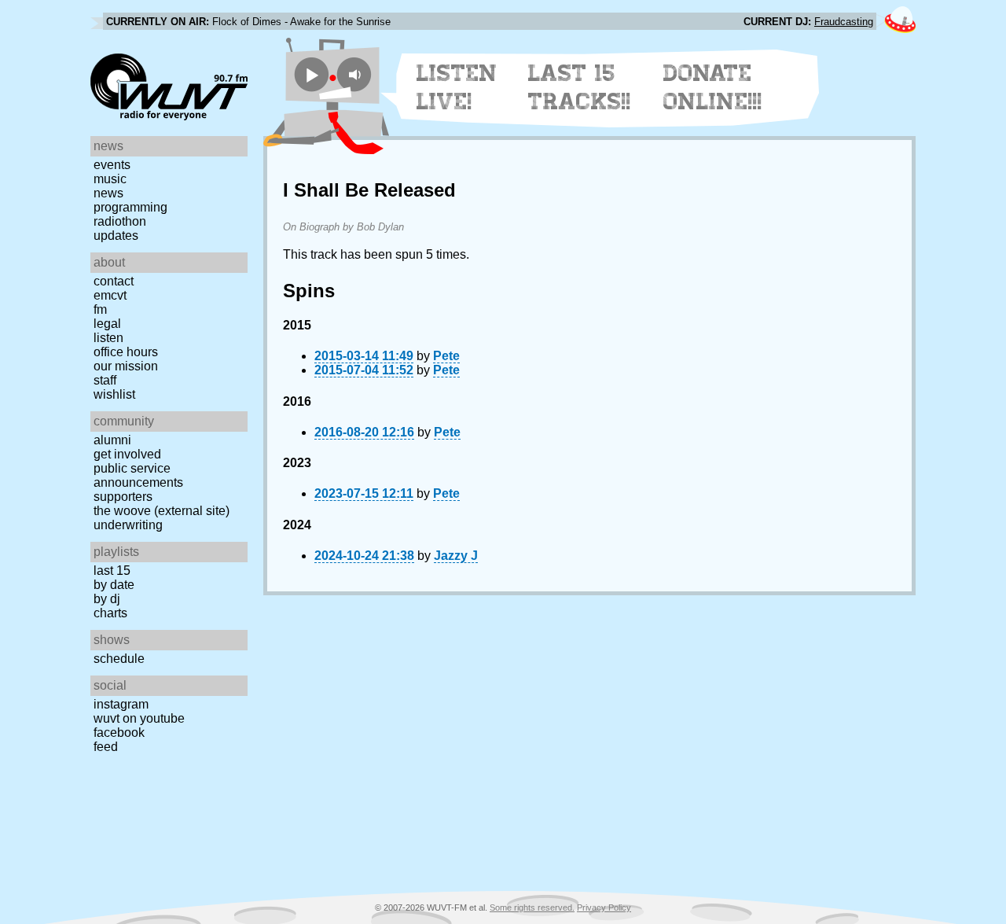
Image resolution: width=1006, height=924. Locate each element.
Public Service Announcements (138, 475)
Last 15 (112, 570)
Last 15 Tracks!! (579, 87)
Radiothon (120, 221)
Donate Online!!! (712, 87)
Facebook (119, 732)
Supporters (123, 496)
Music (110, 179)
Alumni (112, 440)
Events (112, 164)
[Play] (311, 74)
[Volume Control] (356, 74)
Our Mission (126, 366)
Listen (108, 337)
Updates (116, 235)
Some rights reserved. (532, 907)
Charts (110, 613)
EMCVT (110, 295)
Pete (446, 356)
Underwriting (128, 525)
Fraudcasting (843, 22)
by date (114, 584)
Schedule (119, 658)
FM (100, 309)
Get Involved (127, 454)
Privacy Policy (604, 907)
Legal (107, 323)
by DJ (107, 599)
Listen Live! (457, 87)
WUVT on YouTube (139, 718)
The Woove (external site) (161, 510)
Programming (130, 207)
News (108, 193)
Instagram (121, 704)
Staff (105, 380)
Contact (114, 281)
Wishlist (114, 394)
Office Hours (126, 352)
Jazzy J (456, 555)
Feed (106, 746)
